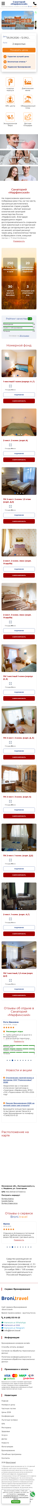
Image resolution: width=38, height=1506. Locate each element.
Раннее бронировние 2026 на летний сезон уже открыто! (18, 1104)
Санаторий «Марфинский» (19, 3)
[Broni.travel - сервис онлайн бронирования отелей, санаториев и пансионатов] (15, 1298)
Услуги (4, 1435)
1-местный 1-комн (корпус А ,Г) (19, 381)
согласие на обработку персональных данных (15, 1498)
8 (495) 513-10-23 (12, 1317)
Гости (5, 43)
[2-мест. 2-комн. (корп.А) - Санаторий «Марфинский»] (19, 422)
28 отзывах (24, 336)
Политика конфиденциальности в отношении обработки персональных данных (18, 1359)
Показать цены (19, 50)
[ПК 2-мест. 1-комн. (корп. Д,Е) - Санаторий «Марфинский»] (19, 837)
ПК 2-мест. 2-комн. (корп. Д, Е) (18, 738)
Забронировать (19, 401)
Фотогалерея (7, 1447)
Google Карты (7, 1201)
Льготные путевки (10, 1420)
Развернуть (19, 241)
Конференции (8, 1416)
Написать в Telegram (14, 1328)
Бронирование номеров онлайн (16, 1343)
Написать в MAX (12, 1325)
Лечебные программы (11, 1454)
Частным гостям (9, 1409)
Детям (4, 1439)
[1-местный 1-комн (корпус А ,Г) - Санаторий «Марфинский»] (19, 363)
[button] (17, 375)
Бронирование (8, 1450)
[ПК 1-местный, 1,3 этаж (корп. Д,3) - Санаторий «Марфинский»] (19, 955)
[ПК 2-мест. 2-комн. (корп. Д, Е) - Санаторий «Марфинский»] (19, 719)
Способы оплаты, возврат (13, 1347)
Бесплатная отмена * (17, 62)
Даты (5, 36)
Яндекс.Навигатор (10, 1203)
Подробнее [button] (19, 395)
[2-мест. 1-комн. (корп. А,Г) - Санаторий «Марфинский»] (19, 896)
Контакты (6, 1458)
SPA (3, 1424)
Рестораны (6, 1428)
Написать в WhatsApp (15, 1322)
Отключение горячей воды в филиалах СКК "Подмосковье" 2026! (18, 1080)
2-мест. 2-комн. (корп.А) (15, 440)
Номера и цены (8, 1405)
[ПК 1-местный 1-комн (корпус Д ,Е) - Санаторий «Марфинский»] (19, 658)
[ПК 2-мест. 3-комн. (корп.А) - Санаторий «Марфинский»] (19, 778)
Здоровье (6, 1431)
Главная (5, 1401)
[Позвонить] (34, 3)
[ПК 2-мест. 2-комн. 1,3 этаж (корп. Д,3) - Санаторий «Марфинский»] (19, 481)
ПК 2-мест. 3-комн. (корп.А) (17, 797)
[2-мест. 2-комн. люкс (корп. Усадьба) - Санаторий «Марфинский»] (19, 542)
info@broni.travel (12, 1330)
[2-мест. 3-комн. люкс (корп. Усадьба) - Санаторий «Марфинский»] (19, 596)
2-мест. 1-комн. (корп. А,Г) (16, 914)
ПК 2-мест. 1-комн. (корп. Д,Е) (18, 855)
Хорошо (15, 1502)
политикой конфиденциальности (14, 1494)
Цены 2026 (6, 1412)
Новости (5, 1443)
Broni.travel (11, 1462)
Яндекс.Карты (8, 1199)
